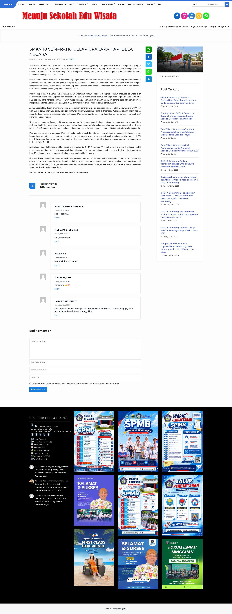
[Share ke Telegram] (149, 79)
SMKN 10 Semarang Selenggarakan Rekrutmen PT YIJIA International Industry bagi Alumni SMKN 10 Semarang (178, 197)
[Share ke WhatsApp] (149, 72)
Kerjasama (107, 4)
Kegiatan (43, 4)
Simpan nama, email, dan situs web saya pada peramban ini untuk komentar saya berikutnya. (76, 383)
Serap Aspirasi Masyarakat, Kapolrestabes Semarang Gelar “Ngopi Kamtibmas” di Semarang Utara (177, 247)
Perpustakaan (135, 4)
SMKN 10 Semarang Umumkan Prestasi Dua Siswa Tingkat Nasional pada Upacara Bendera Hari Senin (178, 100)
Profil (21, 4)
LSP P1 (121, 4)
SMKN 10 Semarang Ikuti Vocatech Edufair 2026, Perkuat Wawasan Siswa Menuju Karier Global (179, 214)
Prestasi (81, 4)
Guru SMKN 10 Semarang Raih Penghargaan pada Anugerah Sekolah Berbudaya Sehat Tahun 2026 (179, 148)
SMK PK (149, 4)
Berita (32, 4)
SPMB (94, 4)
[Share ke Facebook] (149, 57)
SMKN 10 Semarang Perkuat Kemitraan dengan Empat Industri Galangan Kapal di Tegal (177, 164)
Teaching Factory (63, 4)
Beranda (8, 4)
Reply (57, 218)
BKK (159, 4)
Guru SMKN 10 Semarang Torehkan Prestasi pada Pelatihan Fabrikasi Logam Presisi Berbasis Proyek (178, 132)
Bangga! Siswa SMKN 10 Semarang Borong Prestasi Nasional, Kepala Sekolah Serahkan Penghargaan (178, 116)
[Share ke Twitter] (149, 64)
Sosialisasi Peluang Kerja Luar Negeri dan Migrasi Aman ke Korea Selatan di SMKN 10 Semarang (179, 180)
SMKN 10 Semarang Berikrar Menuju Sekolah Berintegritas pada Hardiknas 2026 (179, 230)
